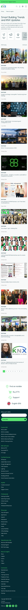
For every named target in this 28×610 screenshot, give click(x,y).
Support (16, 397)
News (2, 554)
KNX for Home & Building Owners (8, 434)
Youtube (16, 606)
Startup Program (5, 544)
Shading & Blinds (5, 475)
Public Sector (4, 533)
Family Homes (4, 521)
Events (2, 558)
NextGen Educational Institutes (8, 591)
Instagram (13, 606)
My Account (19, 6)
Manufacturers (4, 570)
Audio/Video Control (6, 462)
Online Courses (4, 501)
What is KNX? (4, 429)
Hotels (2, 526)
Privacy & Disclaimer (5, 603)
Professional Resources (6, 505)
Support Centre (12, 1)
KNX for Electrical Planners (7, 439)
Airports (3, 517)
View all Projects (5, 512)
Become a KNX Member (6, 542)
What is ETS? (4, 448)
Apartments (4, 514)
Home (2, 11)
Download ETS (4, 450)
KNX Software (5, 446)
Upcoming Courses (5, 498)
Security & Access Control (7, 473)
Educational (4, 519)
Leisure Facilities (4, 528)
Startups (3, 593)
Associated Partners (5, 586)
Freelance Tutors (5, 577)
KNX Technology (5, 547)
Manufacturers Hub (6, 540)
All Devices (3, 459)
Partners (3, 572)
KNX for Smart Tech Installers (8, 436)
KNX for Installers (5, 432)
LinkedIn (7, 606)
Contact (3, 601)
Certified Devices (5, 457)
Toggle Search (16, 6)
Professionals (4, 494)
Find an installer (16, 386)
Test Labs (3, 588)
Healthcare (3, 524)
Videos (2, 563)
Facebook (10, 606)
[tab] (4, 36)
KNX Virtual (3, 503)
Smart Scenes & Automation (7, 478)
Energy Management (6, 464)
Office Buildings (4, 531)
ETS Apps (3, 452)
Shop (2, 487)
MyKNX (3, 482)
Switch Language (22, 6)
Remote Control (5, 471)
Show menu (26, 6)
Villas (2, 535)
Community (4, 568)
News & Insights (5, 551)
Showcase (4, 510)
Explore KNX (4, 427)
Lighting (3, 468)
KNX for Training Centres (7, 441)
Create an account (5, 485)
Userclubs (3, 584)
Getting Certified (5, 496)
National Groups (5, 581)
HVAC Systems (4, 466)
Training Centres (5, 574)
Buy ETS (16, 392)
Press (2, 561)
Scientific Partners (5, 579)
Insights (3, 556)
